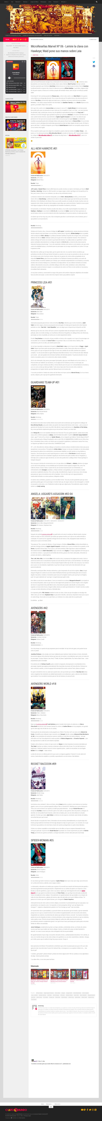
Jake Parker (49, 995)
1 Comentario (93, 39)
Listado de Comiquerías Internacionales (32, 35)
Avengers (63, 993)
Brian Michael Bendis (77, 993)
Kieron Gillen (76, 995)
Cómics (6, 2)
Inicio (42, 1104)
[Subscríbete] (25, 39)
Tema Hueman (22, 1117)
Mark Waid (33, 997)
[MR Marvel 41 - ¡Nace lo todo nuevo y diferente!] (79, 974)
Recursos (48, 1104)
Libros (49, 2)
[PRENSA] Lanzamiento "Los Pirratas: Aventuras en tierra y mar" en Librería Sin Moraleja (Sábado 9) (15, 151)
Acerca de (57, 1104)
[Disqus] (64, 1038)
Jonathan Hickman (69, 995)
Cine (12, 2)
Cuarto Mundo (19, 1114)
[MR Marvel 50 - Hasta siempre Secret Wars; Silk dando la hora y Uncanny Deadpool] (60, 974)
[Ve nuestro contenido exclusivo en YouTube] (13, 39)
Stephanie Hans (91, 997)
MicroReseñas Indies (44, 135)
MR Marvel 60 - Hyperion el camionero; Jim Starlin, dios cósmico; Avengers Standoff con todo (39, 981)
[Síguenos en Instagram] (23, 39)
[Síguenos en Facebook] (18, 39)
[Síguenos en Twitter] (21, 39)
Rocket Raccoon (64, 997)
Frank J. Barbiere (34, 995)
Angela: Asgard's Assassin (49, 993)
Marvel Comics (39, 997)
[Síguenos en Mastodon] (16, 39)
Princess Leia (51, 997)
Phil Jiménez (45, 997)
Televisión (17, 2)
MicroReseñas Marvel (37, 39)
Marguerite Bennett (91, 995)
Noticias (25, 2)
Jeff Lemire (62, 995)
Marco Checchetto (83, 995)
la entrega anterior (40, 724)
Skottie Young (71, 997)
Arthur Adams (57, 993)
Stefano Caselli (84, 997)
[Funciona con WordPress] (11, 1117)
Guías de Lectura (48, 35)
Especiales (56, 35)
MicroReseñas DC (74, 135)
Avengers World (69, 993)
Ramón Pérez (57, 997)
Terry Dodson (33, 999)
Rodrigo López (27, 1115)
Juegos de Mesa (34, 2)
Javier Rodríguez (56, 995)
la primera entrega (46, 534)
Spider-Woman (77, 997)
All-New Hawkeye (39, 993)
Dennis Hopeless (85, 993)
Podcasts (55, 2)
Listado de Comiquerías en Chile (13, 35)
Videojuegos (43, 2)
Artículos (63, 2)
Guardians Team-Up (42, 995)
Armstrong (35, 55)
